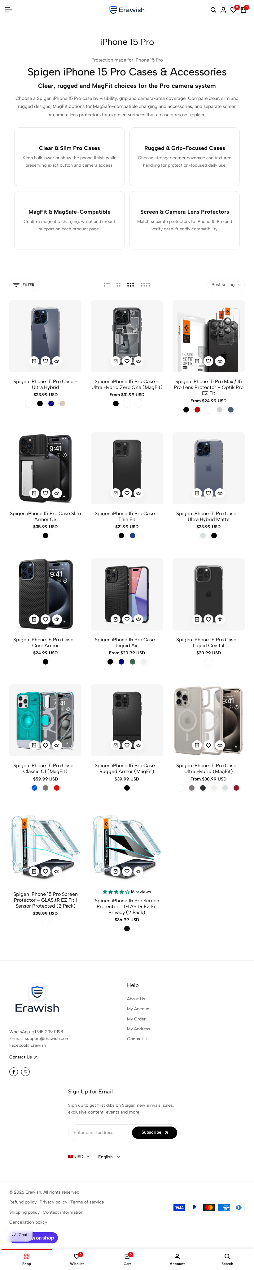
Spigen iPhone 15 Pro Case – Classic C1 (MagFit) (45, 768)
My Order (136, 1019)
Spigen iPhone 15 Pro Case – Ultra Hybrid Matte (208, 516)
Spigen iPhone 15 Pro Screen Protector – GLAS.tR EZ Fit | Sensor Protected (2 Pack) (45, 900)
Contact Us (138, 1038)
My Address (138, 1029)
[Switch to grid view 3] (131, 285)
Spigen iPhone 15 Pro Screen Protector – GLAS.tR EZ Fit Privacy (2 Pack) (127, 906)
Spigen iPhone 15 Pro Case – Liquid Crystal (208, 642)
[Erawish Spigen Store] (127, 9)
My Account (139, 1008)
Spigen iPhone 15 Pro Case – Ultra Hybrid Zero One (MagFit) (127, 384)
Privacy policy (53, 1202)
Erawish (38, 1045)
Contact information (63, 1212)
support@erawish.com (47, 1038)
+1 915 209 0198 (47, 1031)
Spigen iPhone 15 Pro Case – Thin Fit (127, 516)
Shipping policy (24, 1212)
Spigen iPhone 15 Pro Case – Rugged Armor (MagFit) (127, 768)
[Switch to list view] (106, 285)
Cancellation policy (28, 1222)
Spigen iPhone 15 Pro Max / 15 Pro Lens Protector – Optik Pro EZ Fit (208, 387)
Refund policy (23, 1202)
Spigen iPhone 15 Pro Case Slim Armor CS (45, 516)
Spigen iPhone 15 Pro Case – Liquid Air (127, 642)
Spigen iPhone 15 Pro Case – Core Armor (45, 642)
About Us (136, 999)
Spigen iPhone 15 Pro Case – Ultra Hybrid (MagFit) (208, 768)
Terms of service (87, 1202)
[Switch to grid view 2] (118, 285)
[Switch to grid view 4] (145, 285)
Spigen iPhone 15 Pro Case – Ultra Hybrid (45, 384)
